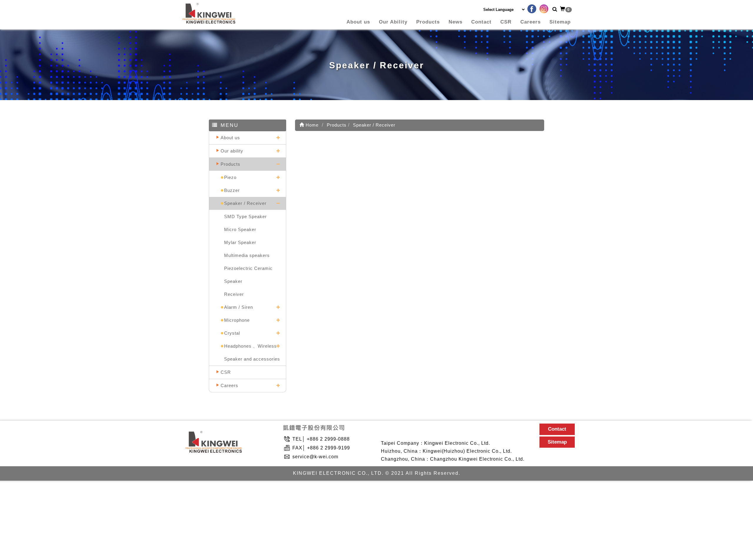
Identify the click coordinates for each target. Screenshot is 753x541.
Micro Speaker (240, 229)
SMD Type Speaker (245, 216)
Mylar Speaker (240, 242)
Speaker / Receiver (245, 203)
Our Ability (393, 22)
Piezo (230, 177)
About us (358, 22)
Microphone (237, 320)
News (455, 22)
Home (311, 124)
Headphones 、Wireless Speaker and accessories (252, 352)
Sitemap (560, 22)
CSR (506, 22)
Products (428, 22)
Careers (530, 22)
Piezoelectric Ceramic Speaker (248, 275)
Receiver (234, 294)
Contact (481, 22)
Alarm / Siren (238, 307)
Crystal (232, 333)
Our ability (232, 150)
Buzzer (232, 190)
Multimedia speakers (247, 255)
